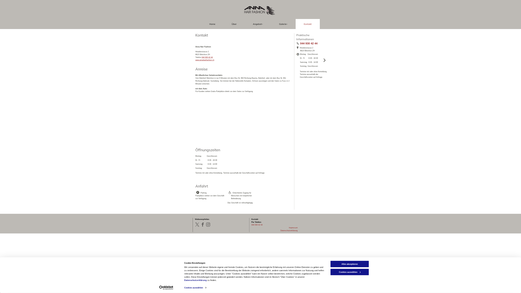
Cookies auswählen (193, 287)
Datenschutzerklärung (195, 280)
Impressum (293, 228)
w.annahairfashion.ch (206, 60)
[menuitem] (212, 24)
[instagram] (208, 225)
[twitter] (197, 225)
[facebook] (202, 225)
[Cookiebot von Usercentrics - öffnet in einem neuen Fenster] (166, 288)
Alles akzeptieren (349, 264)
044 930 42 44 (207, 57)
